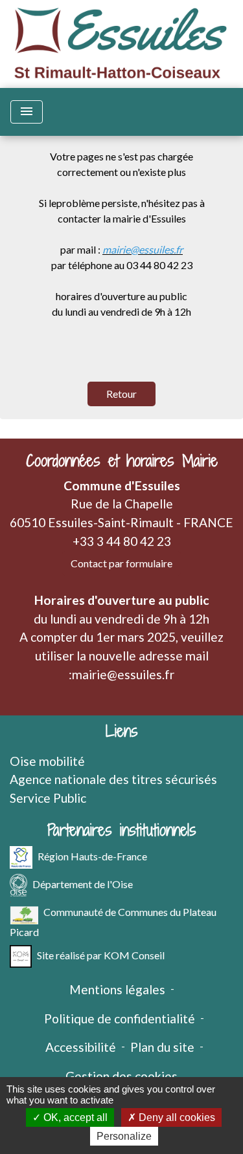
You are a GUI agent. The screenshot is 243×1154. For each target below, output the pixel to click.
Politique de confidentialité (119, 1018)
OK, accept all (74, 1117)
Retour (121, 393)
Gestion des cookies (121, 1076)
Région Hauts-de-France (92, 855)
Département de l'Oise (82, 883)
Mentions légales (117, 989)
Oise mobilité (47, 761)
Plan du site (162, 1047)
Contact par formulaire (121, 563)
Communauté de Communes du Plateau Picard (113, 921)
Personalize (124, 1136)
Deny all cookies (175, 1117)
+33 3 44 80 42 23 (122, 541)
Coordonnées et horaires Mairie (122, 461)
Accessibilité (80, 1047)
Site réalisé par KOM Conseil (101, 954)
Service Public (48, 797)
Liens (122, 731)
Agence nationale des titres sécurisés (113, 779)
